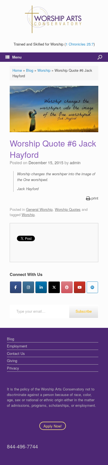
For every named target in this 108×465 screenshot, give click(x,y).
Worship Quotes (68, 209)
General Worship (39, 209)
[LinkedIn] (41, 287)
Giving (12, 360)
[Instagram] (28, 287)
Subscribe (84, 311)
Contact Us (16, 353)
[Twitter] (54, 287)
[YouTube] (79, 287)
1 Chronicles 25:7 (80, 44)
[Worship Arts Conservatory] (54, 19)
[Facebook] (15, 287)
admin (75, 162)
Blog (29, 70)
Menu (17, 57)
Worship (43, 70)
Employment (17, 346)
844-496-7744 (22, 446)
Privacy (13, 368)
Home (17, 70)
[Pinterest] (67, 287)
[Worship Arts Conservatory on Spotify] (92, 287)
